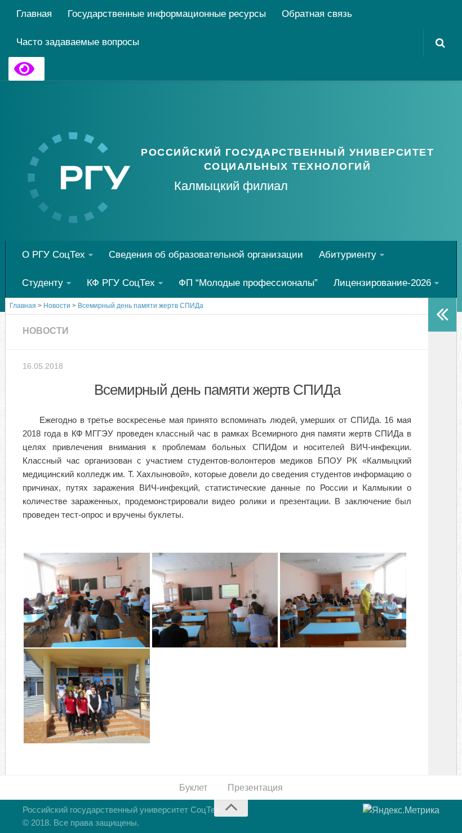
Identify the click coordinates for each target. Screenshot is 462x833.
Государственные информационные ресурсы (167, 13)
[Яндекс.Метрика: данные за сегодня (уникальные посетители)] (401, 810)
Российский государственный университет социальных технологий (287, 159)
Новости (46, 331)
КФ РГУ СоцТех (121, 282)
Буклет (193, 787)
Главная (34, 13)
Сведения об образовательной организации (206, 254)
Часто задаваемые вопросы (77, 42)
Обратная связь (317, 13)
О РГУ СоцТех (53, 254)
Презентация (255, 787)
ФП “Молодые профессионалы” (248, 282)
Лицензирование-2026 (382, 282)
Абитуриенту (347, 254)
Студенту (42, 282)
